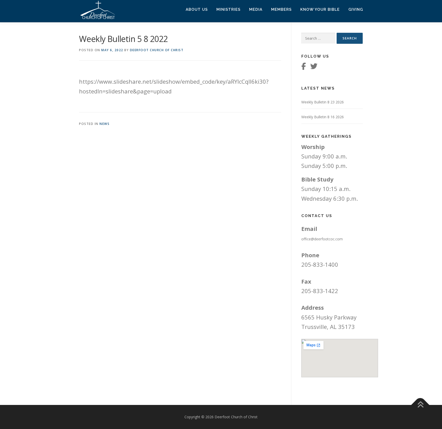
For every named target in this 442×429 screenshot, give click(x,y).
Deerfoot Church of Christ (157, 50)
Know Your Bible (320, 9)
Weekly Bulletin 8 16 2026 (322, 116)
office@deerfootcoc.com (322, 239)
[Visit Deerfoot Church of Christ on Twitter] (313, 67)
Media (255, 9)
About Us (197, 9)
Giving (355, 9)
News (104, 124)
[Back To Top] (420, 405)
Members (281, 9)
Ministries (228, 9)
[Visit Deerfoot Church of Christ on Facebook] (303, 67)
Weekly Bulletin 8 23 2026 (322, 102)
